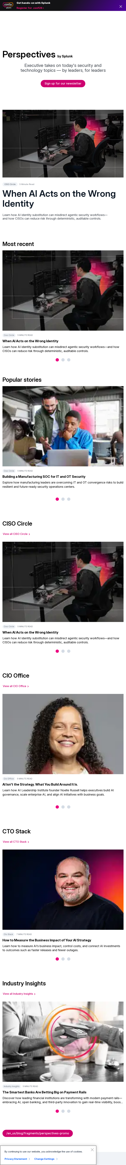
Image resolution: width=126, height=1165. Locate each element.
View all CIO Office (14, 686)
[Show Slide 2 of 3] (63, 359)
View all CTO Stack (15, 841)
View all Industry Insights (18, 993)
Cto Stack (8, 934)
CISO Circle (10, 184)
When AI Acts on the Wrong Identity (59, 198)
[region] (48, 1155)
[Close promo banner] (120, 6)
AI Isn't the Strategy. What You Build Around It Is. (40, 784)
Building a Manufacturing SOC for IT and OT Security (43, 477)
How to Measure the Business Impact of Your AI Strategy (46, 940)
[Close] (92, 1149)
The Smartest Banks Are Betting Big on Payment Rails (44, 1092)
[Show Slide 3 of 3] (68, 359)
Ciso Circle (9, 335)
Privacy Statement (16, 1158)
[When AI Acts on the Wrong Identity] (63, 143)
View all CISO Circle (15, 534)
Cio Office (9, 778)
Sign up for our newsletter (63, 83)
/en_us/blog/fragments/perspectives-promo (37, 1133)
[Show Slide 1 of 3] (57, 359)
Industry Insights (12, 1086)
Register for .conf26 (29, 7)
